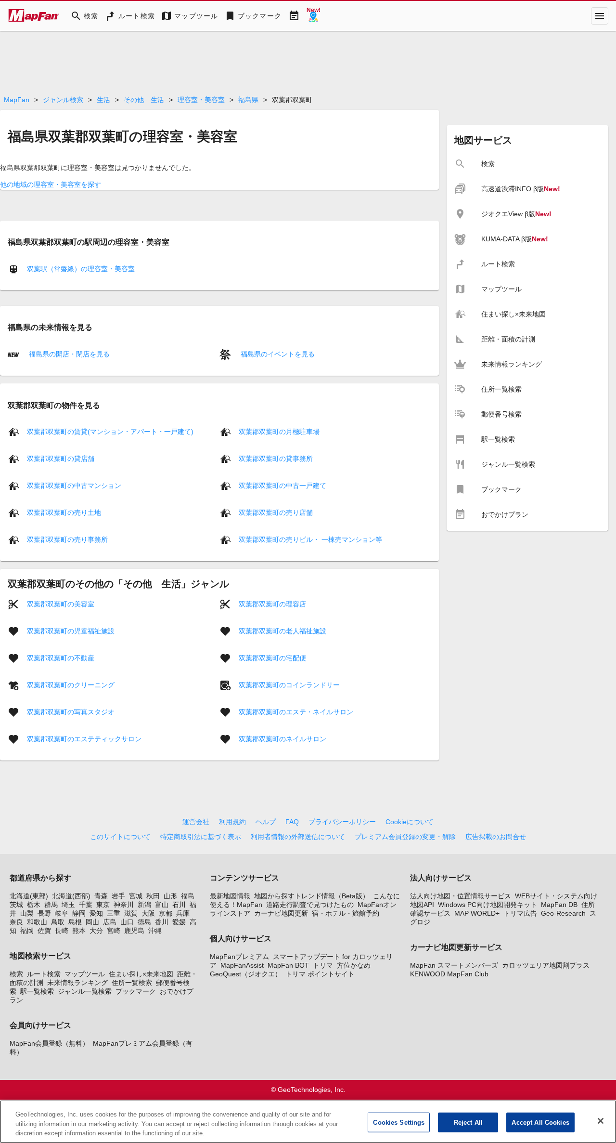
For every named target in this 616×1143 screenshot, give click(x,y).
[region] (308, 1121)
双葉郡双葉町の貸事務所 (276, 458)
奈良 (16, 922)
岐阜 (61, 913)
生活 (103, 100)
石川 (179, 904)
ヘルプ (266, 822)
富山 (161, 904)
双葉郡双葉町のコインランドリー (289, 685)
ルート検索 (44, 974)
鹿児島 (134, 930)
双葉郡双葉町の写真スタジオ (71, 712)
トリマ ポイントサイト (320, 974)
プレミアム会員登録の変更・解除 (405, 837)
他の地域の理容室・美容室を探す (50, 184)
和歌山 (37, 922)
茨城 (16, 904)
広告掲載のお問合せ (495, 837)
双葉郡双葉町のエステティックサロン (84, 739)
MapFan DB (559, 904)
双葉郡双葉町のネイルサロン (282, 739)
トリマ (323, 965)
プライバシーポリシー (342, 822)
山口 (127, 922)
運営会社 (195, 822)
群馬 (51, 904)
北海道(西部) (71, 896)
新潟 (144, 904)
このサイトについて (120, 837)
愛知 (96, 913)
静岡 (79, 913)
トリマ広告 (520, 913)
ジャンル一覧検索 (85, 991)
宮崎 (113, 930)
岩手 (118, 896)
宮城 (135, 896)
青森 (101, 896)
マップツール (84, 974)
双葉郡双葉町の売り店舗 (276, 512)
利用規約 (232, 822)
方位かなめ (354, 965)
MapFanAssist (242, 965)
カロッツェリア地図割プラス (546, 965)
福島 (187, 896)
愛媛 (179, 922)
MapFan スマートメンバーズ (454, 965)
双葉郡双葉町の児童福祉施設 (71, 631)
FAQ (292, 822)
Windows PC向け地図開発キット (487, 904)
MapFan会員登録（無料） (49, 1043)
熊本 (79, 930)
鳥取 (57, 922)
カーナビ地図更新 (281, 913)
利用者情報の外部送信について (298, 837)
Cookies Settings (398, 1122)
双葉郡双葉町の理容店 (272, 604)
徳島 (144, 922)
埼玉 (68, 904)
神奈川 (124, 904)
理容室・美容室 (201, 100)
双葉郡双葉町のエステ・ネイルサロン (296, 712)
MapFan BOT (288, 965)
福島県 (248, 100)
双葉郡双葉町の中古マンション (74, 485)
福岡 (27, 930)
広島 (109, 922)
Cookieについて (409, 822)
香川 (161, 922)
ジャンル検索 (63, 100)
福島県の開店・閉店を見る (68, 354)
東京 (103, 904)
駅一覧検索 (37, 991)
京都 (165, 913)
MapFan (16, 100)
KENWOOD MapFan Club (449, 974)
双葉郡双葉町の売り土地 (64, 512)
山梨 (27, 913)
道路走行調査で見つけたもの (310, 904)
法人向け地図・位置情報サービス (460, 896)
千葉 (85, 904)
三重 (113, 913)
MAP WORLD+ (477, 913)
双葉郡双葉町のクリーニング (71, 685)
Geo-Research (563, 913)
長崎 (61, 930)
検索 (16, 974)
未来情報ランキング (77, 982)
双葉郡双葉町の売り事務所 (67, 539)
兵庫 (183, 913)
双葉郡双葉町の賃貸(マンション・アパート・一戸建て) (110, 431)
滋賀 (131, 913)
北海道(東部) (29, 896)
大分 (96, 930)
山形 (170, 896)
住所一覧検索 (132, 982)
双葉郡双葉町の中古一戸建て (282, 485)
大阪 (148, 913)
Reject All (468, 1122)
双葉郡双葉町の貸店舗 (60, 458)
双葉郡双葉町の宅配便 (272, 658)
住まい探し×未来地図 (141, 974)
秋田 (153, 896)
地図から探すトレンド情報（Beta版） (311, 896)
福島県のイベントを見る (277, 354)
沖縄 (155, 930)
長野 (44, 913)
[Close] (600, 1120)
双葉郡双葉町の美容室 (60, 604)
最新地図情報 (230, 896)
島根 (75, 922)
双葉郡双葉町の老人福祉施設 (282, 631)
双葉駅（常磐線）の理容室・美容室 (81, 269)
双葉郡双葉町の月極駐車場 (279, 431)
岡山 (92, 922)
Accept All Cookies (540, 1122)
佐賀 (44, 930)
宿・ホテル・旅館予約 (345, 913)
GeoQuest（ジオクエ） (246, 974)
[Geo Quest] (313, 16)
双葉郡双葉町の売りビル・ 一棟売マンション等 (310, 539)
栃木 (33, 904)
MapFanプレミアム (239, 956)
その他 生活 (144, 100)
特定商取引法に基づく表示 (200, 837)
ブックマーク (136, 991)
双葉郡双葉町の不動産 (60, 658)
